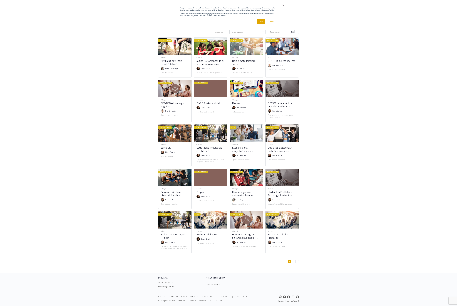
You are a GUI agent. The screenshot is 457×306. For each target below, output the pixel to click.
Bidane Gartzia (205, 68)
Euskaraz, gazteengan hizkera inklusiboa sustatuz (280, 149)
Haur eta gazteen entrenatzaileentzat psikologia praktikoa (243, 194)
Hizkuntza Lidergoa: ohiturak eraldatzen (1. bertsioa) (244, 236)
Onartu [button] (261, 21)
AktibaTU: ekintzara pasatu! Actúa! (171, 62)
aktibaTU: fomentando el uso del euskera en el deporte (210, 62)
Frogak (200, 192)
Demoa (236, 103)
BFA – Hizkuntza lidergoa (281, 60)
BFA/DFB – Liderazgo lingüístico (172, 105)
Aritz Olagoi (240, 200)
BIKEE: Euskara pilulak (208, 103)
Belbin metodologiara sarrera (244, 62)
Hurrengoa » (297, 261)
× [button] (283, 4)
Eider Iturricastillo (277, 65)
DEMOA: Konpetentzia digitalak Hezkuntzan (280, 105)
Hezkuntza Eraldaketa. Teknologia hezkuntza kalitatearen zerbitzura (280, 194)
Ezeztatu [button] (271, 21)
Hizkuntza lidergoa (206, 234)
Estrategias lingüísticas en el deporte (209, 149)
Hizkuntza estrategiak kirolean (173, 236)
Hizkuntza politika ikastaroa (278, 236)
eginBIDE (166, 147)
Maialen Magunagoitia (172, 68)
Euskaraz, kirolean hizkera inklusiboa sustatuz (171, 194)
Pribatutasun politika (213, 284)
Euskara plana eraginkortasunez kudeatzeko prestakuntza (246, 149)
